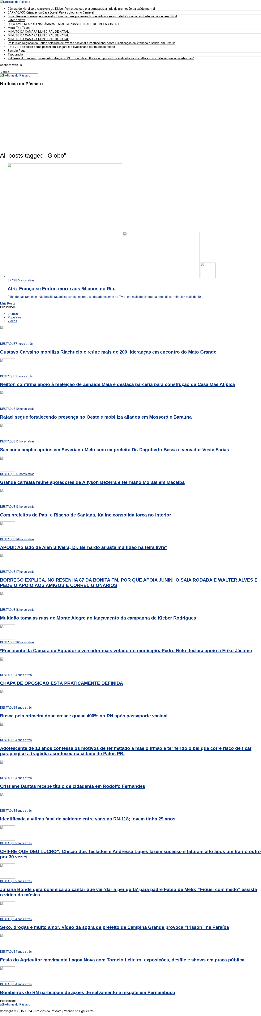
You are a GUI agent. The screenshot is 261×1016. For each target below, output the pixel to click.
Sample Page (17, 50)
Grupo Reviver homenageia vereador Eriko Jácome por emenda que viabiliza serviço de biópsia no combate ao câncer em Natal (92, 16)
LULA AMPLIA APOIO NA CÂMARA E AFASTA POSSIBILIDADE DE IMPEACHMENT (63, 24)
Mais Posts (7, 303)
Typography (16, 54)
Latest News (16, 20)
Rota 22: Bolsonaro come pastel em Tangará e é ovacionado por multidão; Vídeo (61, 47)
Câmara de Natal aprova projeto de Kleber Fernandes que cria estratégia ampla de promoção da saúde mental (81, 8)
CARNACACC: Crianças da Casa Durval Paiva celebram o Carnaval (51, 12)
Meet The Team (19, 28)
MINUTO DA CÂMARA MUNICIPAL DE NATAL (38, 31)
